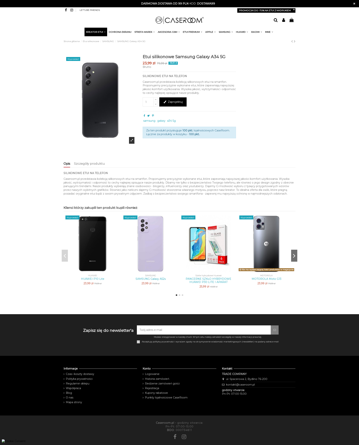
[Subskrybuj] (275, 330)
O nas (69, 397)
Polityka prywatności (79, 379)
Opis (67, 163)
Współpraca (73, 388)
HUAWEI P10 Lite (92, 279)
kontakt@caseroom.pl (240, 384)
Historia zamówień (157, 379)
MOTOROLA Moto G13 (266, 279)
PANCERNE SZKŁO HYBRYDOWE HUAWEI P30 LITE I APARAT (208, 280)
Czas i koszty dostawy (80, 374)
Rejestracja (152, 388)
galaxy (161, 120)
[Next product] (294, 41)
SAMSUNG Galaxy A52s (151, 279)
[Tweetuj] (148, 115)
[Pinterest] (153, 115)
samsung (149, 120)
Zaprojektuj (175, 102)
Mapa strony (74, 402)
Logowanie (152, 374)
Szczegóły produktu (89, 163)
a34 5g (171, 120)
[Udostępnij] (144, 115)
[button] (269, 32)
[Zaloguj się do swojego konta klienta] (283, 20)
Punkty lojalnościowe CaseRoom (166, 397)
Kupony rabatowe (156, 393)
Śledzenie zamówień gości (162, 383)
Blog (69, 393)
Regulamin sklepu (77, 383)
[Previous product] (292, 41)
